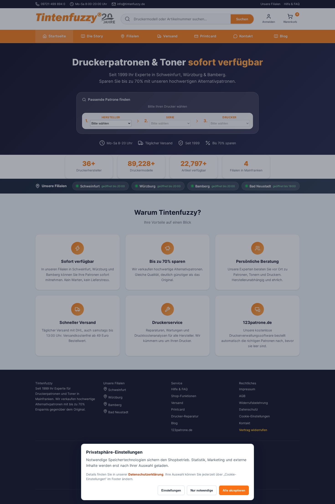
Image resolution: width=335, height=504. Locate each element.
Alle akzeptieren (234, 490)
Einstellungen (171, 490)
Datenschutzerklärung (145, 474)
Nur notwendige (202, 490)
